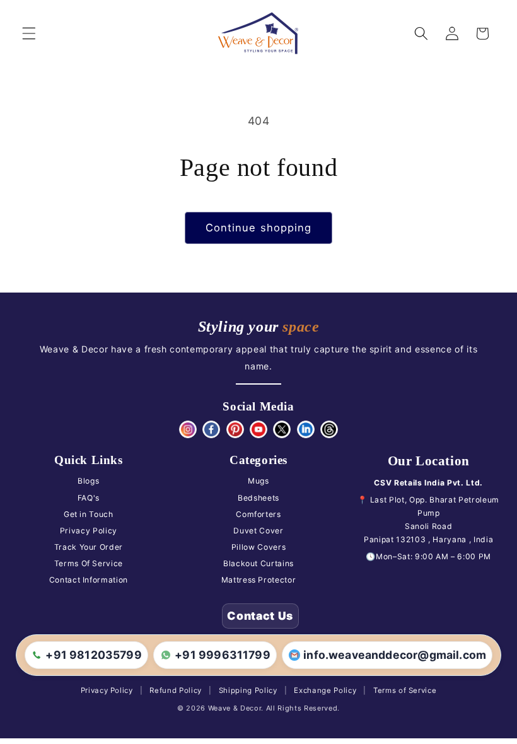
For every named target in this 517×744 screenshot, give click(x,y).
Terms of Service (405, 690)
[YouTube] (258, 429)
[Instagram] (188, 429)
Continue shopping (259, 227)
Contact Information (89, 579)
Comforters (258, 514)
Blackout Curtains (258, 563)
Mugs (258, 480)
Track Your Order (89, 547)
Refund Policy (175, 690)
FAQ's (89, 498)
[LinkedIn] (306, 429)
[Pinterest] (235, 429)
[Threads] (329, 429)
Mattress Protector (258, 579)
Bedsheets (258, 498)
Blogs (88, 480)
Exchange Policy (325, 690)
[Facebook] (211, 429)
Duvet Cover (258, 530)
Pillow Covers (258, 547)
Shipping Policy (248, 690)
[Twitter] (282, 429)
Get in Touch (88, 514)
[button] (29, 33)
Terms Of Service (89, 563)
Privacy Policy (88, 530)
